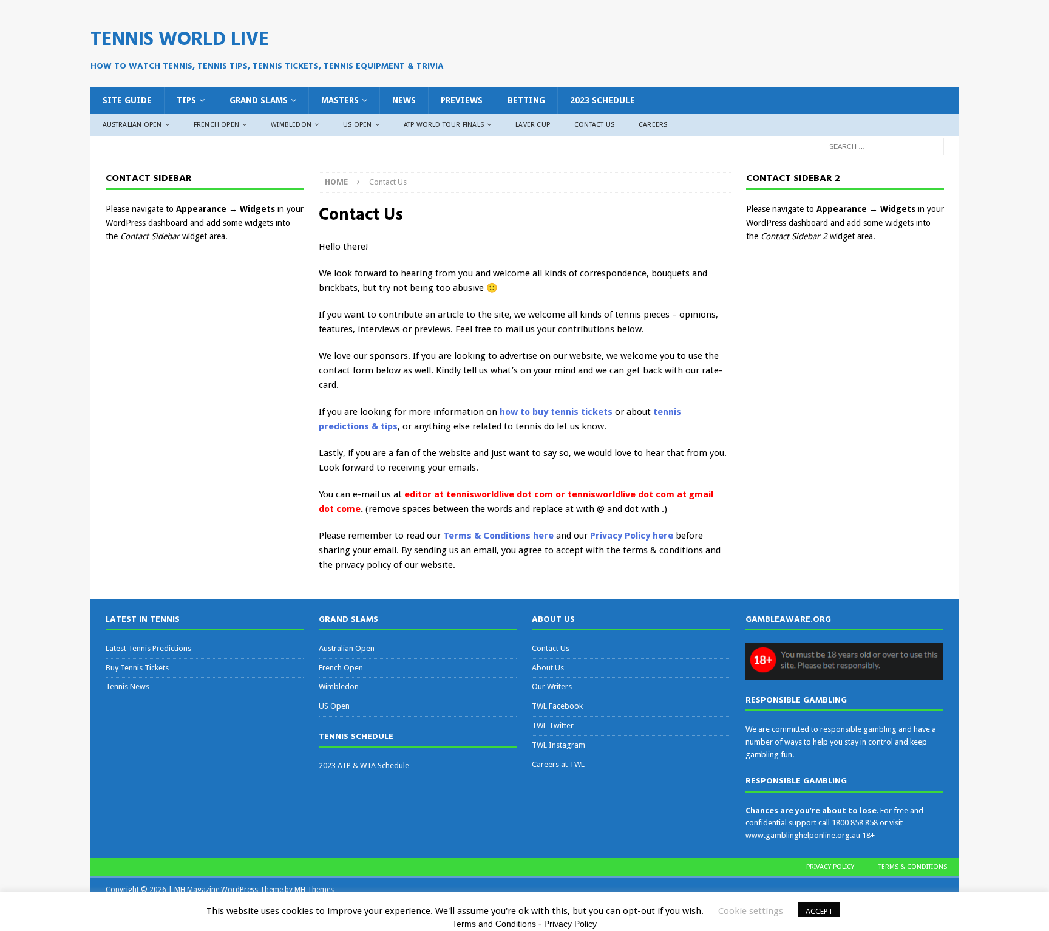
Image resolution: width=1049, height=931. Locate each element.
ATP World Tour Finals (444, 125)
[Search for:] (883, 146)
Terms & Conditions (912, 867)
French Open (216, 125)
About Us (548, 667)
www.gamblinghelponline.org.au (802, 835)
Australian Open (132, 125)
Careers (653, 125)
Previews (462, 100)
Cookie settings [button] (750, 910)
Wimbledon (291, 125)
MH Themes (314, 889)
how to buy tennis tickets (556, 411)
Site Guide (127, 100)
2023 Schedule (602, 100)
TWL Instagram (558, 744)
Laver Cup (532, 125)
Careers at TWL (558, 764)
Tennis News (127, 686)
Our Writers (552, 686)
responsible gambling (858, 729)
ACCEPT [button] (819, 911)
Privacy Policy (830, 867)
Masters (340, 100)
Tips (186, 100)
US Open (357, 125)
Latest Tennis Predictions (148, 648)
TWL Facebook (557, 706)
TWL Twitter (553, 725)
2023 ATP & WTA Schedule (364, 765)
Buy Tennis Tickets (137, 667)
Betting (526, 100)
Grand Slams (258, 100)
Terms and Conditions (494, 924)
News (404, 100)
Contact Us (594, 125)
